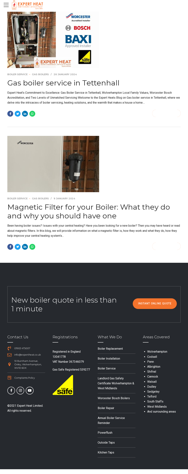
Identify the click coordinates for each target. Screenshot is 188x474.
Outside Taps (106, 442)
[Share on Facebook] (10, 114)
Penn (150, 361)
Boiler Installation (109, 358)
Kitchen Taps (106, 452)
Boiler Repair (106, 408)
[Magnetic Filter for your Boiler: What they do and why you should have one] (94, 164)
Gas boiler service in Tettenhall (63, 82)
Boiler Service (17, 74)
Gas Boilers (40, 74)
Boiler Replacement (110, 348)
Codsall (152, 356)
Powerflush (105, 432)
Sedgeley (153, 391)
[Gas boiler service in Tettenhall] (94, 40)
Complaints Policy (24, 377)
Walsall (152, 381)
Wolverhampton (157, 351)
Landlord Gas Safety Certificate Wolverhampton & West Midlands (116, 383)
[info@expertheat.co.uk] (9, 355)
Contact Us (17, 337)
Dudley (151, 386)
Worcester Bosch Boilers (114, 398)
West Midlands (157, 406)
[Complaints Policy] (9, 378)
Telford (151, 396)
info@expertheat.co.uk (27, 354)
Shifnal (151, 371)
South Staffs (155, 401)
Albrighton (153, 366)
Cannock (152, 376)
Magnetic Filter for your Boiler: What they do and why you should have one (88, 211)
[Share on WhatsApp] (32, 114)
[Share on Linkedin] (25, 114)
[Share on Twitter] (18, 114)
